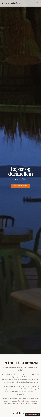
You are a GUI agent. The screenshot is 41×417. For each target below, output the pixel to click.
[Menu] (37, 3)
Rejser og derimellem (11, 3)
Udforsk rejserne (20, 186)
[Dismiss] (38, 414)
